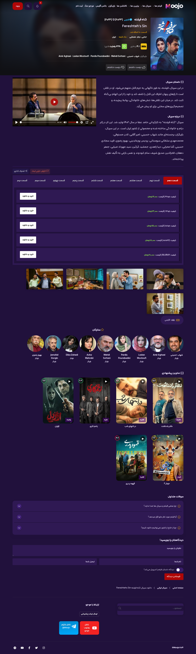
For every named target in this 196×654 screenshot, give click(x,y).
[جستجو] (28, 6)
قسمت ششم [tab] (97, 180)
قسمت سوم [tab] (40, 180)
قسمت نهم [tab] (155, 180)
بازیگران (111, 6)
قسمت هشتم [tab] (136, 180)
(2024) (108, 20)
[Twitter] (36, 648)
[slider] (38, 122)
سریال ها (147, 6)
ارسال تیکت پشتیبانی (89, 614)
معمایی (132, 37)
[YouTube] (22, 648)
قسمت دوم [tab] (22, 180)
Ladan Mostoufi (81, 56)
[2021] (94, 400)
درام (139, 37)
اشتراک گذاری (19, 171)
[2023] (168, 400)
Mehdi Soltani (118, 56)
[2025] (58, 400)
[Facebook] (29, 648)
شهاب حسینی (133, 56)
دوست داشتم (135, 67)
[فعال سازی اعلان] (154, 67)
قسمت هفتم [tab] (116, 180)
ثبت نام (79, 6)
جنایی (144, 37)
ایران (114, 37)
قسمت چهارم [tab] (59, 180)
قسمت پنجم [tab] (78, 180)
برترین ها (134, 6)
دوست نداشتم (114, 67)
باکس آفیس (101, 6)
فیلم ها (158, 6)
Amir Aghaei (65, 56)
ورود (18, 6)
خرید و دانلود (28, 196)
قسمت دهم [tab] (172, 180)
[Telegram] (15, 648)
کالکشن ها (122, 6)
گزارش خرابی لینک (39, 171)
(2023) (119, 20)
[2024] (131, 400)
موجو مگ (89, 6)
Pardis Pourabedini (100, 56)
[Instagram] (44, 648)
